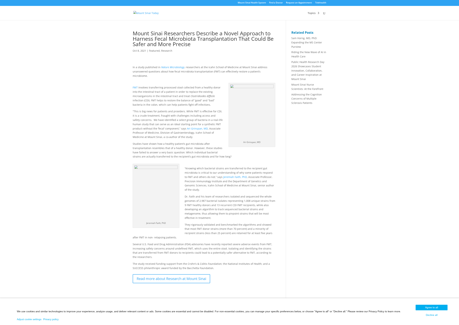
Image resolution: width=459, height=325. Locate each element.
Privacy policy (51, 319)
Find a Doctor (276, 3)
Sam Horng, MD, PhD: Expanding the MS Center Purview (306, 42)
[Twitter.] (230, 3)
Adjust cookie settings (29, 319)
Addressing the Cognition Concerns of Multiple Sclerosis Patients (306, 99)
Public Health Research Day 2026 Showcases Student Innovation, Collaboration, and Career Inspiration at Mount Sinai (307, 70)
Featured (154, 50)
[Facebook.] (221, 3)
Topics (312, 13)
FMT (135, 87)
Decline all (431, 315)
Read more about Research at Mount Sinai (171, 278)
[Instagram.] (225, 3)
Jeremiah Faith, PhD (235, 177)
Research (166, 50)
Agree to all (431, 307)
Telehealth (320, 3)
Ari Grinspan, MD (197, 128)
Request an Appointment (299, 3)
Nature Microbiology (172, 67)
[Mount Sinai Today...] (146, 12)
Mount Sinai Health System (252, 3)
